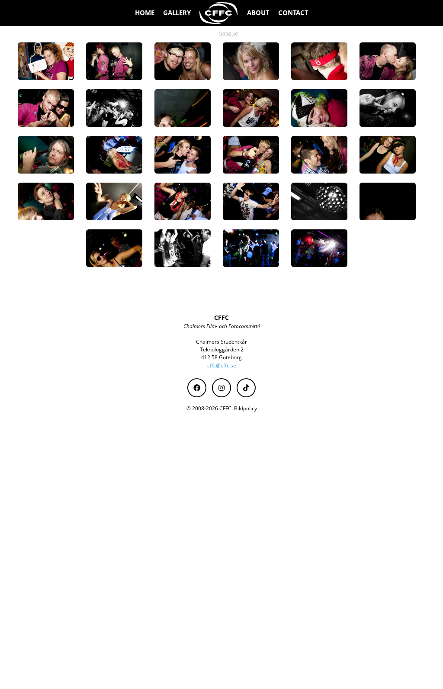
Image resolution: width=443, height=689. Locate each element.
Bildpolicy (245, 408)
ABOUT (258, 12)
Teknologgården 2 (222, 349)
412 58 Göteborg (221, 357)
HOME (144, 12)
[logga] (218, 13)
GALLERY (177, 12)
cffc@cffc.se (221, 365)
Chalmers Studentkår (221, 341)
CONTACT (293, 12)
